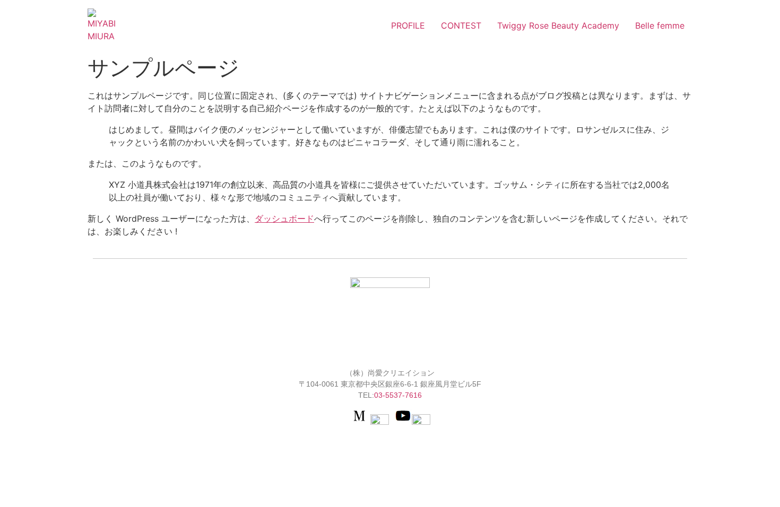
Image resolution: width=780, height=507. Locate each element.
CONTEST (461, 25)
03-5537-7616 (398, 395)
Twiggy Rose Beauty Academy (558, 25)
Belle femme (659, 25)
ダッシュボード (284, 218)
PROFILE (408, 25)
